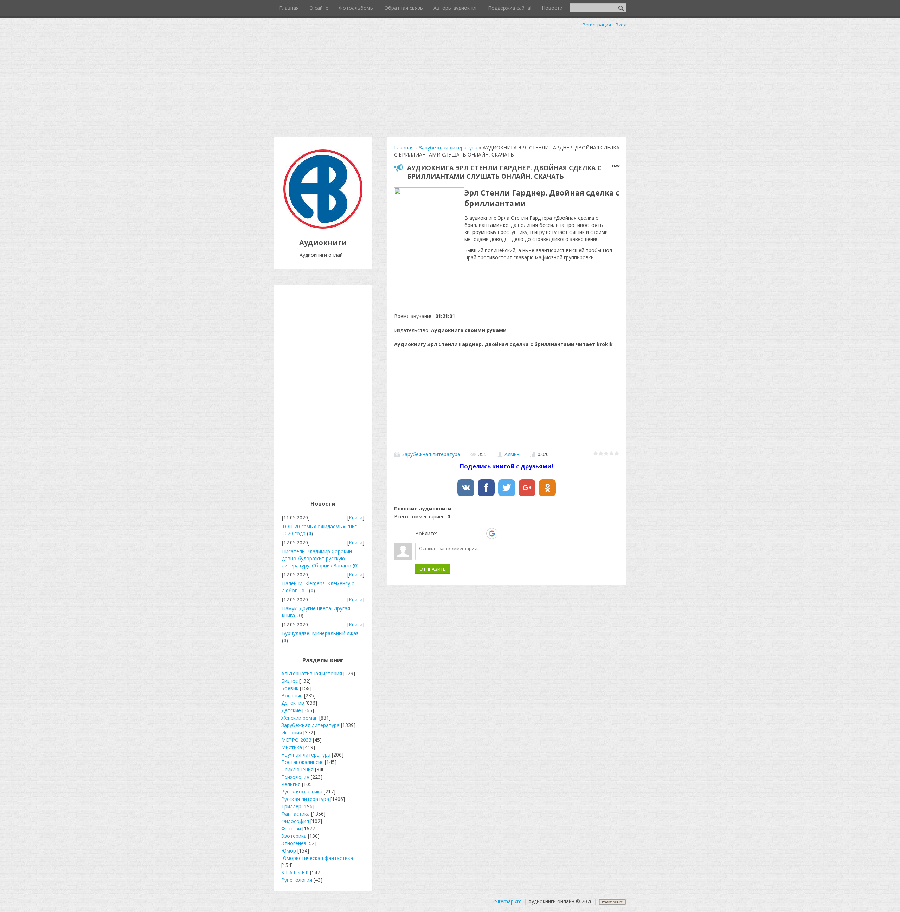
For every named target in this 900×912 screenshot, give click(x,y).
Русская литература (305, 799)
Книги (355, 517)
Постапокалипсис (302, 762)
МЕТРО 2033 (296, 739)
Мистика (291, 747)
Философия (295, 821)
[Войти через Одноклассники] (504, 533)
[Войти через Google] (491, 533)
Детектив (292, 703)
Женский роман (299, 717)
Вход (621, 24)
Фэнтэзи (291, 828)
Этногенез (293, 843)
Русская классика (301, 791)
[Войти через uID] (443, 533)
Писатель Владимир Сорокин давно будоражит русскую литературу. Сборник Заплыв (317, 558)
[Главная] (322, 226)
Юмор (288, 850)
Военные (292, 695)
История (291, 732)
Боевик (289, 688)
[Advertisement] (450, 81)
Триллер (291, 806)
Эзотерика (294, 836)
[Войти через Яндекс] (479, 533)
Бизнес (289, 680)
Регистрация (597, 24)
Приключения (297, 769)
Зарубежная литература (431, 454)
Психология (295, 776)
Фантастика (295, 813)
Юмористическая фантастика (317, 858)
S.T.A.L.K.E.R (295, 872)
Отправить (432, 569)
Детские (291, 710)
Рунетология (296, 879)
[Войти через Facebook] (467, 533)
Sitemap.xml (509, 901)
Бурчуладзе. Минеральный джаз (320, 633)
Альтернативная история (311, 673)
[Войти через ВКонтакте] (455, 533)
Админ (512, 454)
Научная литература (305, 754)
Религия (291, 784)
